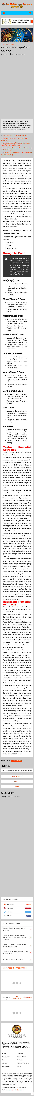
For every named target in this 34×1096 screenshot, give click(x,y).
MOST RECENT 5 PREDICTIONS (15, 968)
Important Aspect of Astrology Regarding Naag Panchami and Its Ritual (15, 144)
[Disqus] (17, 822)
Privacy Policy (6, 1056)
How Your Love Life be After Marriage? (15, 135)
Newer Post (17, 776)
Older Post (16, 781)
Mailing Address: (6, 1087)
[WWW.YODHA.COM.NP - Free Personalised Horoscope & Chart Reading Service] (17, 8)
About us (4, 1063)
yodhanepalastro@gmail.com (15, 1090)
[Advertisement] (17, 71)
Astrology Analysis (10, 44)
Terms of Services (22, 1056)
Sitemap (19, 1066)
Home (2, 44)
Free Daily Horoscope (23, 1063)
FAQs (3, 1060)
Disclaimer (20, 1053)
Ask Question (6, 1066)
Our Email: (5, 1090)
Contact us (20, 1060)
